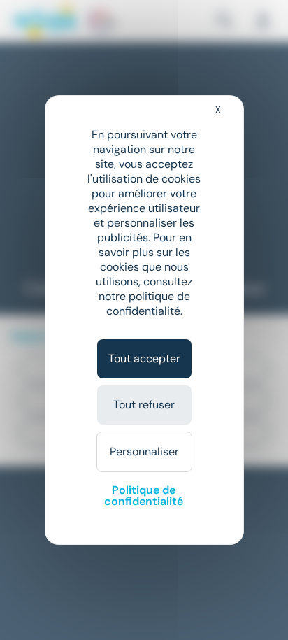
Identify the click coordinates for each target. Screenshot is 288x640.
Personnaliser (144, 451)
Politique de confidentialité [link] (143, 496)
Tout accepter (144, 358)
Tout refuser (144, 404)
